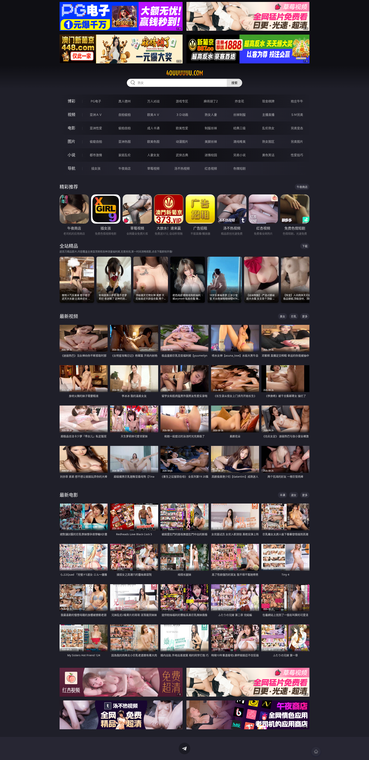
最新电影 (69, 495)
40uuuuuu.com (184, 73)
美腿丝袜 (211, 141)
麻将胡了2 (211, 101)
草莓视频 (153, 168)
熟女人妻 (211, 115)
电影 (71, 128)
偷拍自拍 (124, 128)
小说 (71, 155)
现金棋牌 (268, 101)
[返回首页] (316, 751)
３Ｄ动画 (182, 115)
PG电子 (96, 101)
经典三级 (239, 128)
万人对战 (153, 101)
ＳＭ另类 (297, 115)
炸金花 (239, 101)
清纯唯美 (239, 141)
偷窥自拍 (96, 141)
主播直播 (268, 115)
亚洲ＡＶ (96, 115)
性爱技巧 (297, 155)
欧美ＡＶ (153, 115)
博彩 (71, 101)
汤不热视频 (182, 168)
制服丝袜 (211, 128)
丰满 (282, 495)
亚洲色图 (124, 141)
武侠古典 (182, 155)
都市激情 (96, 155)
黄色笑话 (268, 155)
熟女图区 (268, 141)
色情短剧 (239, 168)
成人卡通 (153, 128)
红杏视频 (211, 168)
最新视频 (69, 316)
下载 (305, 246)
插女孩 (96, 168)
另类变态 (297, 128)
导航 (71, 168)
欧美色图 (153, 141)
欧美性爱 (182, 128)
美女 (282, 316)
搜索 (234, 83)
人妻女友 (153, 155)
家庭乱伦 (124, 155)
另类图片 (297, 141)
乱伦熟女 (268, 128)
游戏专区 (182, 101)
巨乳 (293, 316)
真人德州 (124, 101)
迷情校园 (211, 155)
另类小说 (239, 155)
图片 (71, 141)
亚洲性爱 (96, 128)
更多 (305, 316)
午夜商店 (124, 168)
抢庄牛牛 (297, 101)
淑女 (293, 495)
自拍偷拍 (124, 115)
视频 (71, 114)
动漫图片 (182, 141)
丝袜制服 (239, 115)
